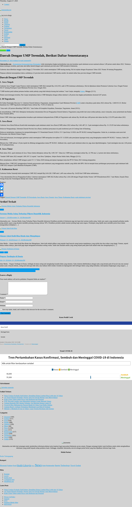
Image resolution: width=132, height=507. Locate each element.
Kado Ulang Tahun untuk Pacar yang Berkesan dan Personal (24, 399)
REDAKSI (7, 504)
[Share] (66, 194)
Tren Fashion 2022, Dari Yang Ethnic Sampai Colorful (17, 271)
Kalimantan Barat (68, 197)
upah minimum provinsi (83, 197)
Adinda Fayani (18, 60)
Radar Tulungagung (6, 456)
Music (6, 426)
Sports (6, 22)
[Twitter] (66, 188)
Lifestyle (7, 24)
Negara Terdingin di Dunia (11, 256)
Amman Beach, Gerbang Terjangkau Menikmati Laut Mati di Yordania (27, 407)
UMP (78, 103)
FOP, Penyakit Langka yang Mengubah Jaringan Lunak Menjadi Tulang (27, 401)
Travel (6, 30)
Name (2, 298)
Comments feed (9, 480)
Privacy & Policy (9, 497)
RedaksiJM (27, 217)
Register (6, 474)
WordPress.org (9, 481)
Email (2, 302)
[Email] (66, 191)
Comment (4, 294)
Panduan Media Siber (11, 502)
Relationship (8, 32)
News (6, 19)
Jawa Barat (40, 197)
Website (2, 305)
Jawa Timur (58, 197)
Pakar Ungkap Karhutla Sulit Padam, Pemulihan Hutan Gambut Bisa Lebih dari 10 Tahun (33, 396)
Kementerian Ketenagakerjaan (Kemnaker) (27, 64)
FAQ (5, 501)
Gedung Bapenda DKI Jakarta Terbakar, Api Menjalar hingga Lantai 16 (27, 403)
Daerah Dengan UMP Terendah (15, 197)
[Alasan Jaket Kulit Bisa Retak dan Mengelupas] (66, 228)
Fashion (6, 26)
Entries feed (8, 478)
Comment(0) (27, 60)
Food (6, 36)
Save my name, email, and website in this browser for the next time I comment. (28, 309)
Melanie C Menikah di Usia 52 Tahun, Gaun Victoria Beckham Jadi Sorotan (29, 409)
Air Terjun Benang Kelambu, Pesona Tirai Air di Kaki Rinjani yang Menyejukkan (31, 397)
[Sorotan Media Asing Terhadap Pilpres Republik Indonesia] (66, 206)
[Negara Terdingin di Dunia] (66, 249)
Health (6, 21)
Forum (6, 41)
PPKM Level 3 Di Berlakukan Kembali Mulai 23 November (19, 269)
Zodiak (6, 34)
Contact (6, 4)
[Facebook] (66, 184)
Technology (8, 28)
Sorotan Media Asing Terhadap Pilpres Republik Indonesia (25, 214)
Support (6, 499)
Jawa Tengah (49, 197)
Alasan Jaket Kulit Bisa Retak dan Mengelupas (20, 236)
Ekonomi (7, 37)
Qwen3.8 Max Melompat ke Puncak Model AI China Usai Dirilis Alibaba (28, 405)
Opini (6, 39)
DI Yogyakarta (31, 197)
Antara (82, 91)
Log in (6, 476)
